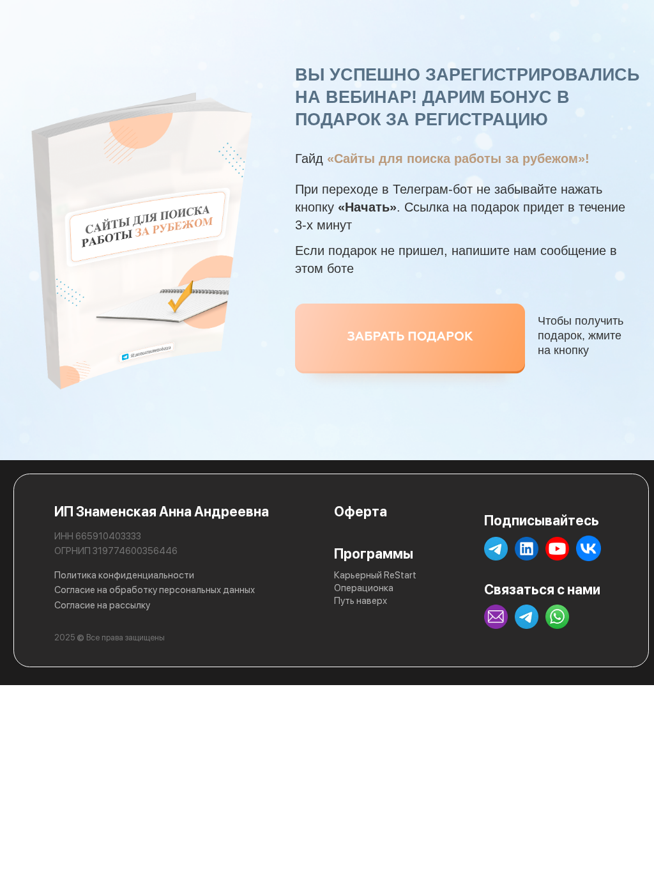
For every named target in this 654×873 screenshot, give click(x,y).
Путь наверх (360, 600)
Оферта (360, 512)
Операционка (363, 588)
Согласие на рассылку (102, 605)
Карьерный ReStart (375, 575)
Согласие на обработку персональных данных (154, 590)
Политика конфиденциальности (124, 575)
